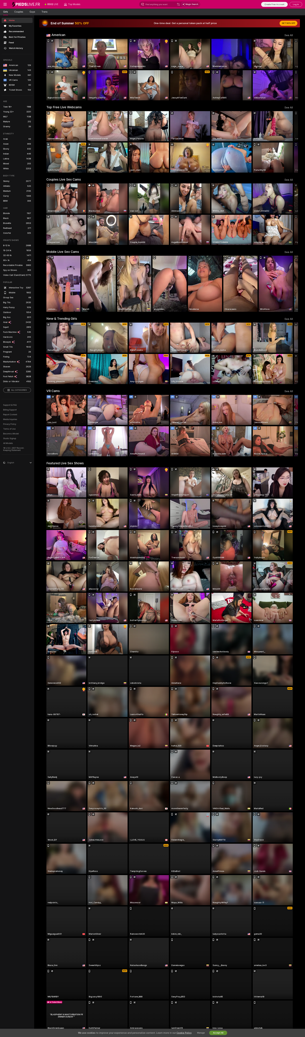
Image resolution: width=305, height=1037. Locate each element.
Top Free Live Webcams (64, 107)
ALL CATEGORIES (19, 390)
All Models (8, 443)
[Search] (178, 4)
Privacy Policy (9, 424)
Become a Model (11, 434)
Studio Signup (9, 438)
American (58, 35)
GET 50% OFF (288, 23)
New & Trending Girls (61, 319)
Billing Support (10, 410)
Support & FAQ (10, 405)
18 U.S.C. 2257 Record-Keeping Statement (13, 449)
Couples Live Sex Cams (63, 179)
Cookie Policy (183, 1033)
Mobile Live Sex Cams (62, 252)
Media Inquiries (10, 419)
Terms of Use (9, 429)
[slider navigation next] (290, 69)
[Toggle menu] (5, 4)
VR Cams (53, 391)
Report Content (10, 414)
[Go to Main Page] (26, 4)
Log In (296, 4)
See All (289, 35)
